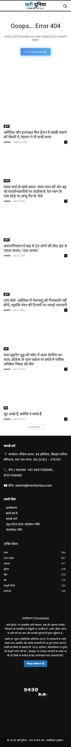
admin (7, 142)
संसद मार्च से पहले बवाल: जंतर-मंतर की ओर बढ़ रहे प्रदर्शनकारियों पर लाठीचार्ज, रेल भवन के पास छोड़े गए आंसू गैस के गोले (35, 191)
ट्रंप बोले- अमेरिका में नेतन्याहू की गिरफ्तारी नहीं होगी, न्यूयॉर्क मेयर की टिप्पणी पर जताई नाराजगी (35, 302)
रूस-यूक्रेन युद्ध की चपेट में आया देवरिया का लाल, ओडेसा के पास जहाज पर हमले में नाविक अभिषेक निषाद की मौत (34, 359)
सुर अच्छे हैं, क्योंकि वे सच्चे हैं (22, 414)
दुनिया (7, 126)
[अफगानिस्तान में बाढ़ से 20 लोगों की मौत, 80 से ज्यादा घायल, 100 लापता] (35, 225)
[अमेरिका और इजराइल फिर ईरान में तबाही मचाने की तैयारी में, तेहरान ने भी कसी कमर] (35, 112)
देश (6, 408)
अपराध (7, 180)
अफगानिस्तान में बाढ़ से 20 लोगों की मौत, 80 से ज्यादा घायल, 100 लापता (35, 248)
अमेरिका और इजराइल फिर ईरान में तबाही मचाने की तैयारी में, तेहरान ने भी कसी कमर (35, 134)
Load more (34, 427)
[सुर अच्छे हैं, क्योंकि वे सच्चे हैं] (35, 393)
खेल (6, 348)
